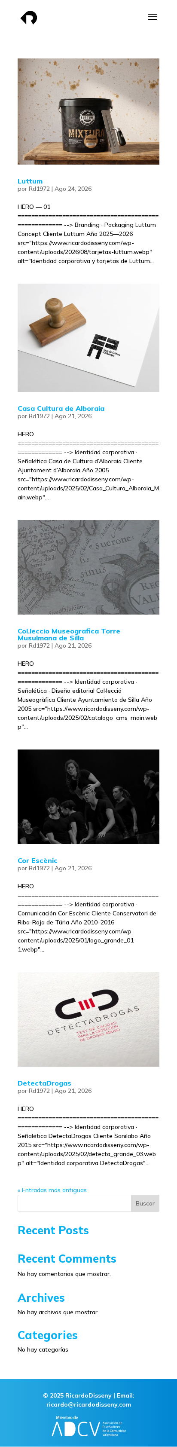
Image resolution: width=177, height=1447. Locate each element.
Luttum (30, 181)
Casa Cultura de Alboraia (61, 408)
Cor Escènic (38, 860)
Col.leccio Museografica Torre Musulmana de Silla (69, 634)
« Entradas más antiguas (52, 1190)
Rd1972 (39, 189)
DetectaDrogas (44, 1083)
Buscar (145, 1203)
